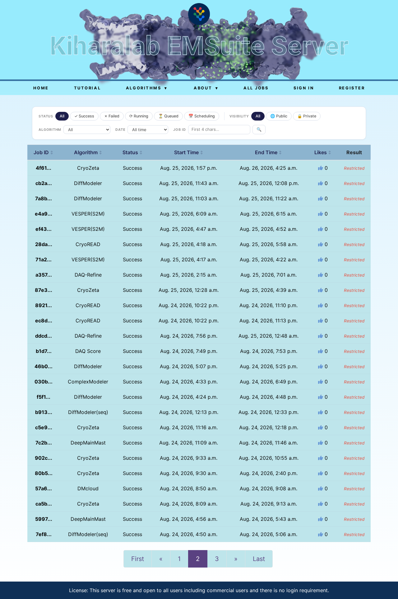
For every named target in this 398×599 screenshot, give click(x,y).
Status (133, 152)
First (137, 559)
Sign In (304, 88)
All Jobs (255, 88)
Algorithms (147, 88)
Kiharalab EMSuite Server (199, 46)
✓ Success (84, 116)
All (62, 116)
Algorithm (88, 152)
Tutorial (87, 88)
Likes (322, 152)
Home (41, 88)
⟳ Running (138, 116)
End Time (268, 152)
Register (352, 88)
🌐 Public (278, 116)
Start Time (188, 152)
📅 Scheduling (201, 116)
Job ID (43, 152)
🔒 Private (306, 116)
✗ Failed (111, 116)
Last (259, 559)
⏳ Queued (168, 116)
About (206, 88)
